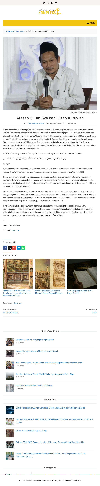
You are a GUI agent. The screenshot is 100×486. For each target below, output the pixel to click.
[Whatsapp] (23, 248)
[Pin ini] (14, 248)
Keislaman (17, 303)
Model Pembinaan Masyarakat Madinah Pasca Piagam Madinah (49, 291)
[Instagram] (52, 2)
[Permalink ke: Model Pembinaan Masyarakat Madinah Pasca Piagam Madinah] (50, 274)
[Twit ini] (10, 248)
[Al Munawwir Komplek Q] (50, 11)
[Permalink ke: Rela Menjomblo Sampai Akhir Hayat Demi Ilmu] (82, 274)
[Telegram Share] (19, 248)
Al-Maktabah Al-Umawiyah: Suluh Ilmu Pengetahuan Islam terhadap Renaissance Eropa (17, 293)
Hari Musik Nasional (10, 311)
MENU (92, 23)
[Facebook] (44, 2)
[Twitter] (48, 2)
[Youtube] (56, 2)
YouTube (15, 230)
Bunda (91, 311)
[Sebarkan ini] (5, 248)
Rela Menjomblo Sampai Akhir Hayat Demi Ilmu (79, 291)
